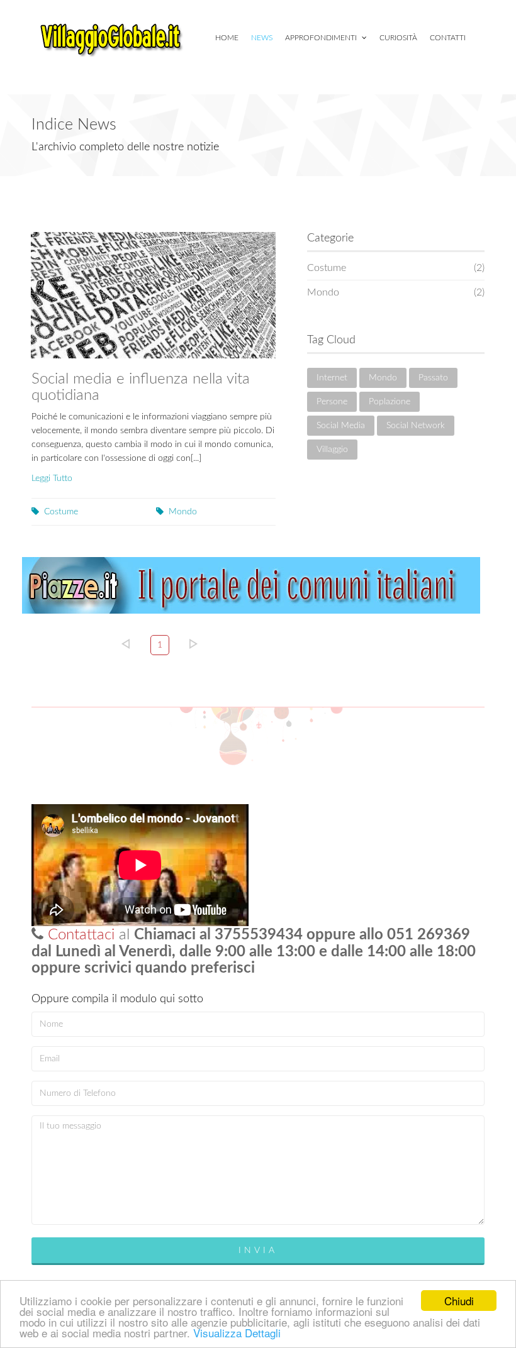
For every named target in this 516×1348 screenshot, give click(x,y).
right (194, 644)
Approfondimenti (322, 37)
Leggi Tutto (51, 478)
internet (332, 377)
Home (226, 37)
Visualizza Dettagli (237, 1332)
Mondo (183, 511)
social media (341, 425)
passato (433, 377)
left (126, 644)
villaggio (332, 449)
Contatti (448, 37)
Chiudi (459, 1300)
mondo (383, 377)
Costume (61, 511)
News (261, 37)
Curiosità (398, 37)
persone (332, 401)
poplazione (389, 401)
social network (415, 425)
